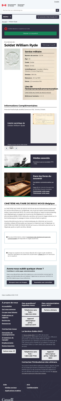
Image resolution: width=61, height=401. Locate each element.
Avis (28, 385)
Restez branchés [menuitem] (8, 346)
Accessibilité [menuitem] (7, 306)
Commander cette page (41, 191)
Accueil (4, 21)
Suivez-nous (9, 351)
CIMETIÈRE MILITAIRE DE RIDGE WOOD (38, 92)
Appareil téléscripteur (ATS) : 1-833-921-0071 (30, 322)
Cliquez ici (41, 254)
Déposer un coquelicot (30, 33)
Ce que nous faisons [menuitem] (9, 312)
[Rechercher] (57, 10)
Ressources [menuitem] (6, 323)
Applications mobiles (13, 391)
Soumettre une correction (43, 282)
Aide (5, 385)
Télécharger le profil (48, 45)
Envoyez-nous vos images (18, 282)
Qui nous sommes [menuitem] (9, 309)
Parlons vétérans (50, 310)
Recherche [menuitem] (6, 320)
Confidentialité (32, 388)
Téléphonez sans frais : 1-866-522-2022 (30, 312)
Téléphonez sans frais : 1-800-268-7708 (30, 354)
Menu (7, 17)
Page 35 (35, 187)
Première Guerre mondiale (41, 162)
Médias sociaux (11, 388)
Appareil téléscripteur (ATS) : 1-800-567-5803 (50, 355)
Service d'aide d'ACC (29, 335)
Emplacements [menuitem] (7, 343)
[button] (6, 148)
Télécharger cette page (41, 193)
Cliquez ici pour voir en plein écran (17, 144)
